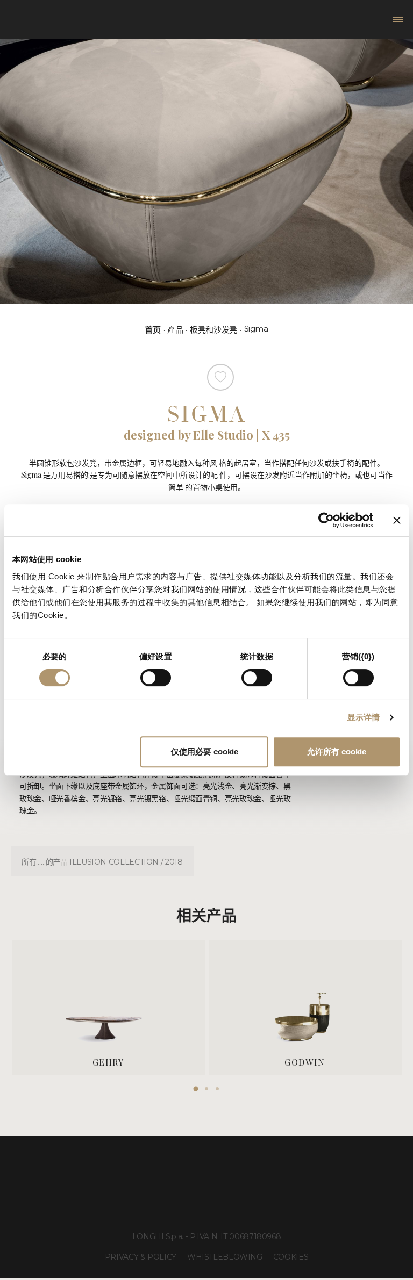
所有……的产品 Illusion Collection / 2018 (102, 862)
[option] (108, 1007)
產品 (175, 330)
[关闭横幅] (397, 520)
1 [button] (195, 1088)
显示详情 (363, 717)
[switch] (155, 677)
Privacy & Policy (140, 1257)
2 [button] (206, 1088)
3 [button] (217, 1088)
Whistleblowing (224, 1257)
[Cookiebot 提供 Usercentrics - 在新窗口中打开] (326, 520)
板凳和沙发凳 (213, 330)
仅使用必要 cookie (204, 751)
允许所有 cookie (336, 751)
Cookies (290, 1257)
